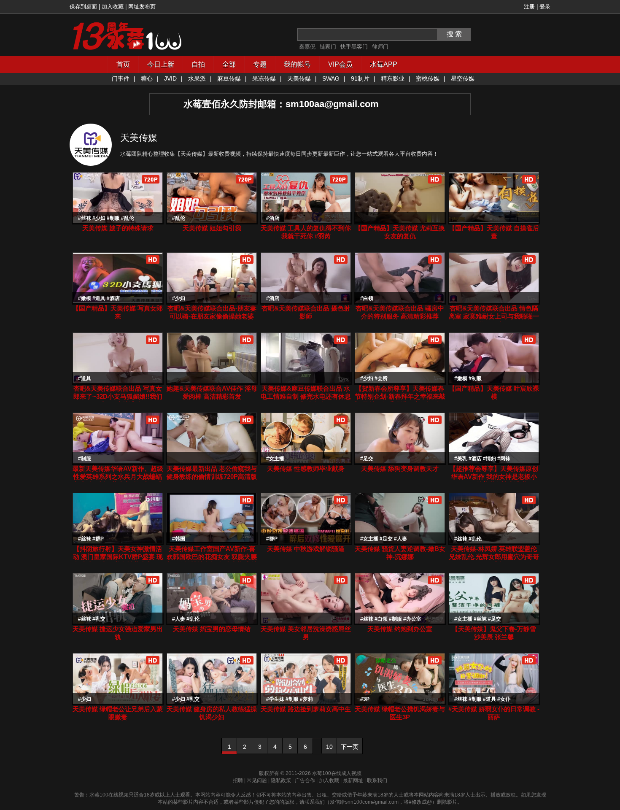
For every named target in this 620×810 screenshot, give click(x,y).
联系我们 (377, 780)
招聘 (238, 780)
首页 (123, 64)
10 (329, 746)
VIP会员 (340, 64)
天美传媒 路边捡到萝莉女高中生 (306, 709)
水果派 (197, 78)
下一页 (350, 746)
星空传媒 (462, 78)
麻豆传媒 (229, 78)
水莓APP (383, 64)
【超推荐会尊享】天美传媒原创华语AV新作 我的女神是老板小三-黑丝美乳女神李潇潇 (494, 476)
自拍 (198, 64)
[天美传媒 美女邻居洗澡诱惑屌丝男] (306, 622)
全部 (229, 64)
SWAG (331, 78)
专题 (260, 64)
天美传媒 (299, 78)
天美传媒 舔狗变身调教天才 (400, 468)
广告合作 (305, 780)
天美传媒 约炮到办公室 (399, 628)
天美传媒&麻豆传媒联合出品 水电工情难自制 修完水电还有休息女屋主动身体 (306, 396)
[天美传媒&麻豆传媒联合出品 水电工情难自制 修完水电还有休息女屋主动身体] (306, 381)
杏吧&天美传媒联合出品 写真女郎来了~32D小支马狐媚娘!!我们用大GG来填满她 (117, 396)
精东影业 (392, 78)
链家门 (328, 46)
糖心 (147, 78)
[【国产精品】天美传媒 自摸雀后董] (494, 221)
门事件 (120, 78)
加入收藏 (113, 6)
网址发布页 (142, 6)
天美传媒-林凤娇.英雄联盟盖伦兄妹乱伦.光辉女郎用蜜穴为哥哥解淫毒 (494, 556)
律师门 (380, 46)
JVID (170, 78)
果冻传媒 (264, 78)
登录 (544, 6)
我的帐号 (297, 64)
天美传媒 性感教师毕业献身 (306, 468)
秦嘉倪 (307, 46)
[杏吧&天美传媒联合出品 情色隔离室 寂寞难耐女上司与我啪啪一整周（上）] (494, 301)
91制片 (360, 78)
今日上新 (160, 64)
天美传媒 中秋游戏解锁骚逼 (306, 548)
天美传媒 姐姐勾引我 (212, 228)
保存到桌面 (83, 6)
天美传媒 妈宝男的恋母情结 (212, 628)
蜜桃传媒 (427, 78)
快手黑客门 (354, 46)
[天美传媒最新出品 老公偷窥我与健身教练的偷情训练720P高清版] (212, 462)
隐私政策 (281, 780)
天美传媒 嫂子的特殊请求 (118, 228)
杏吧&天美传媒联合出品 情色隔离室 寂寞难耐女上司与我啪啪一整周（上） (494, 316)
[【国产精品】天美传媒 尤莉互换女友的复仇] (400, 221)
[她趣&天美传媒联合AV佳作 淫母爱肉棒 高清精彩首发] (212, 381)
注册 (529, 6)
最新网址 (353, 780)
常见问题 (257, 780)
